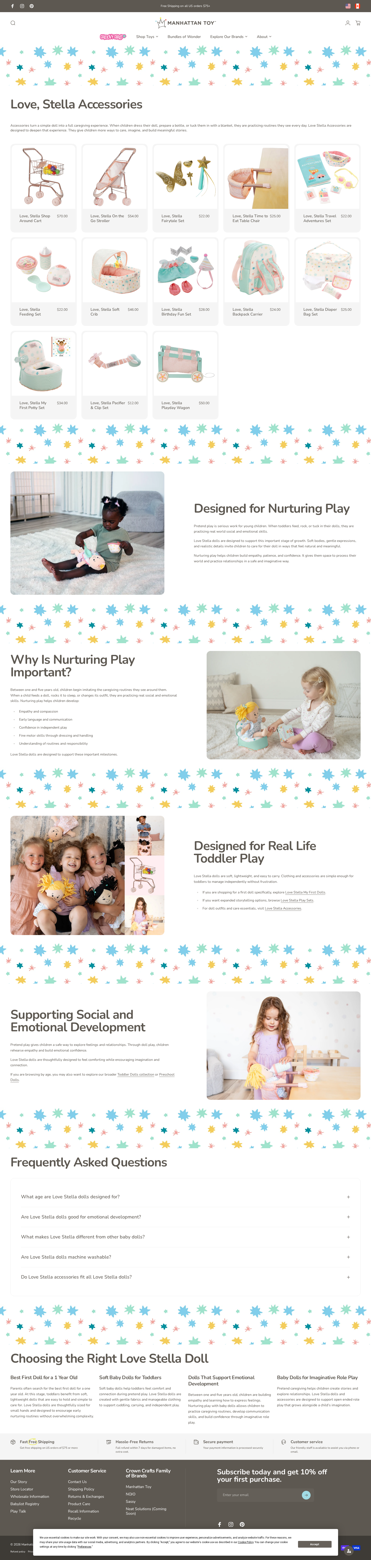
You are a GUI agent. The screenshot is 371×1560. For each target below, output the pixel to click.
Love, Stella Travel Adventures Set (319, 218)
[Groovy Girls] (113, 36)
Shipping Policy (81, 1489)
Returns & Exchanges (86, 1496)
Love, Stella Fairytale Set (173, 218)
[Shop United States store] (348, 6)
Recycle (74, 1518)
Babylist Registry (24, 1504)
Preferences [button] (84, 1546)
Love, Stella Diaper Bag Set (320, 312)
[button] (349, 1551)
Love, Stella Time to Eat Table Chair (250, 218)
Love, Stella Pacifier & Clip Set (108, 405)
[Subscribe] (306, 1495)
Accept (314, 1544)
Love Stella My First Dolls (305, 892)
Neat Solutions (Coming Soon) (146, 1511)
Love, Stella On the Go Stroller (107, 218)
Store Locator (21, 1489)
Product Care (79, 1504)
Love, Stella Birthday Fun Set (176, 312)
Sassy (131, 1501)
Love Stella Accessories (283, 908)
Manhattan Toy (138, 1487)
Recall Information (83, 1511)
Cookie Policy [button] (245, 1542)
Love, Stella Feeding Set (30, 312)
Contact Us (77, 1482)
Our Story (18, 1482)
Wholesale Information (29, 1496)
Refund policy (17, 1551)
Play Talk (18, 1511)
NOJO (130, 1494)
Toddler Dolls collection (135, 1074)
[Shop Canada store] (358, 6)
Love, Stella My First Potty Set (32, 405)
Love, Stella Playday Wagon (176, 405)
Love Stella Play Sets (297, 900)
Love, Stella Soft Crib (105, 312)
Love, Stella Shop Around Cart (34, 218)
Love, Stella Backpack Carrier (248, 312)
